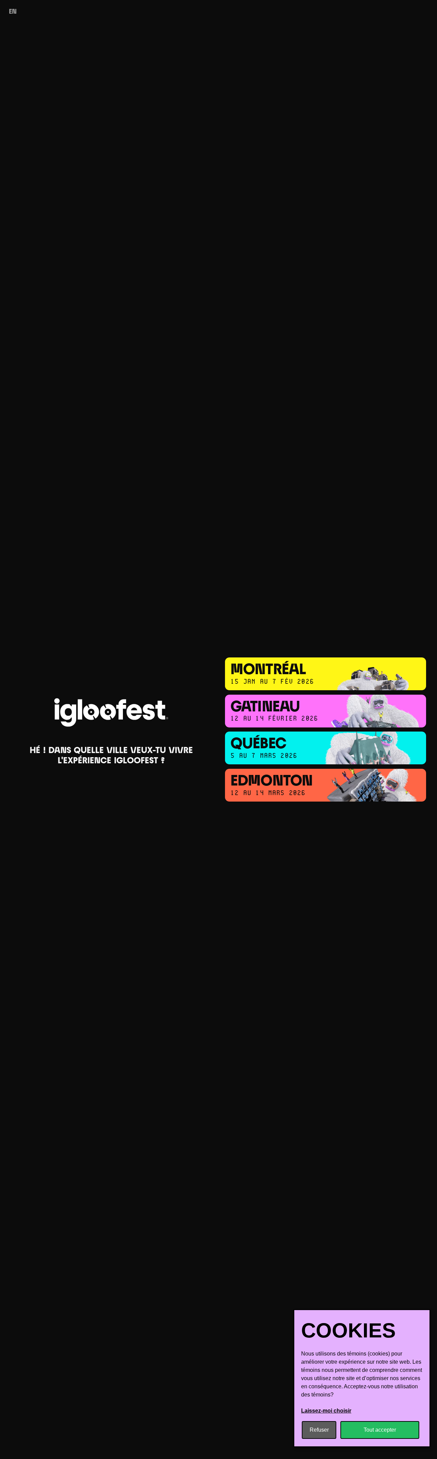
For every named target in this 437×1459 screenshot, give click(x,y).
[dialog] (362, 1378)
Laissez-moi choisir (326, 1411)
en (13, 12)
